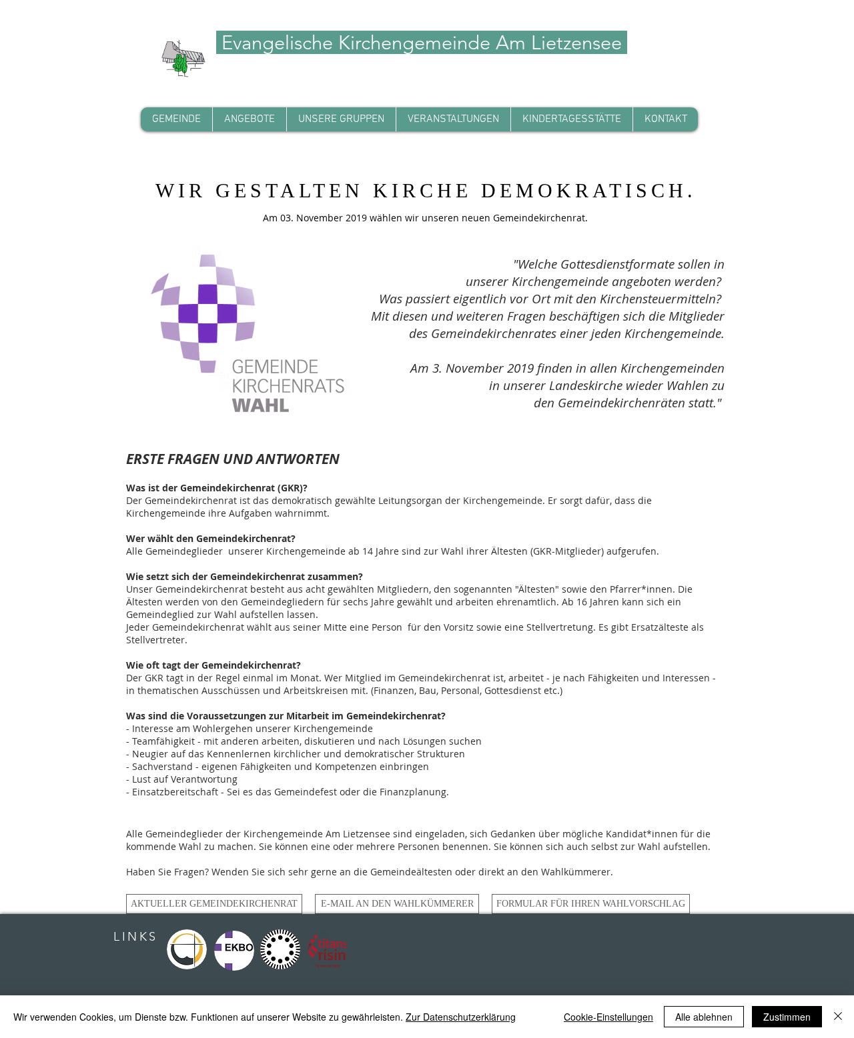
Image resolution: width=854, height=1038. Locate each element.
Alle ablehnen (704, 1016)
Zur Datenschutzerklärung (461, 1016)
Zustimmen (787, 1016)
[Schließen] (838, 1016)
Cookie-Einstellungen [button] (608, 1016)
